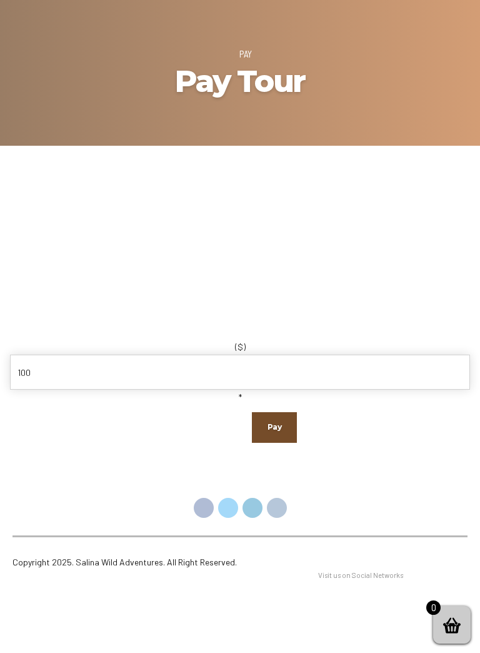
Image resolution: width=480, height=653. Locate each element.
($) (240, 347)
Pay (245, 53)
